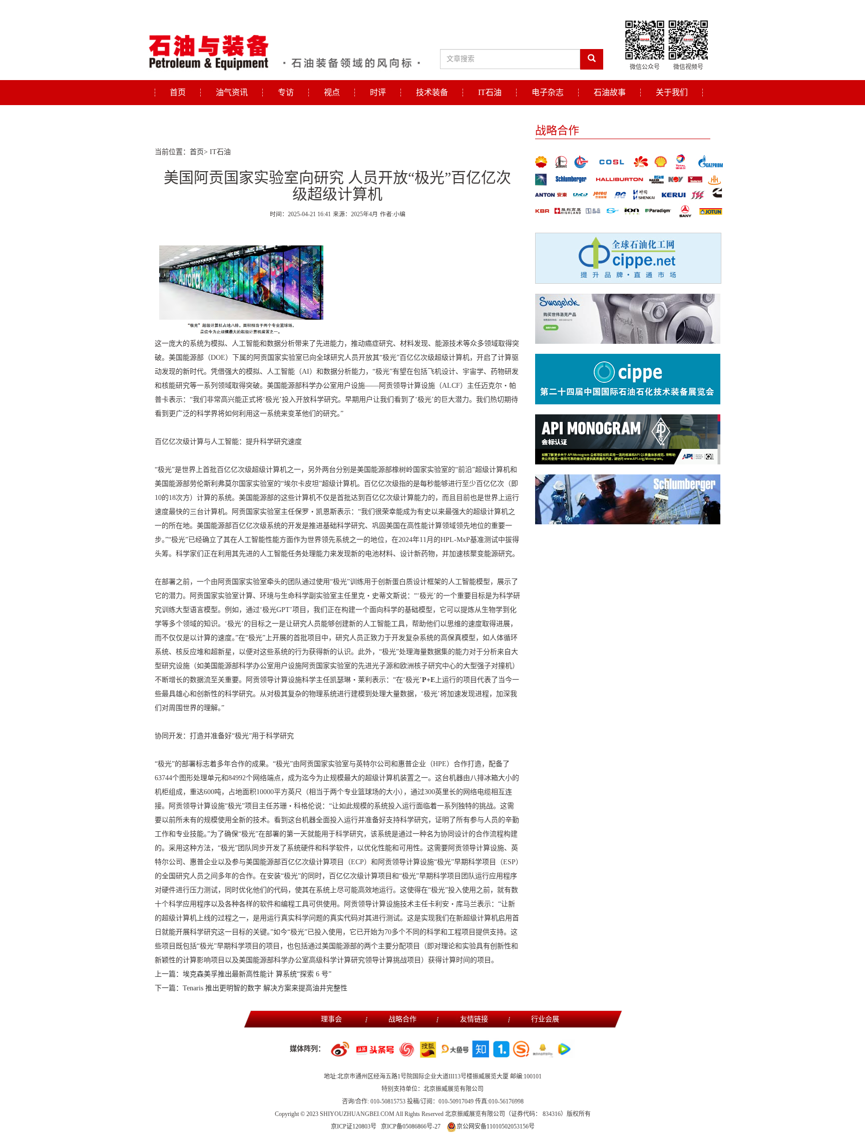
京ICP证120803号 (353, 1126)
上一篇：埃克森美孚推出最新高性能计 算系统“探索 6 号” (243, 974)
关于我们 (672, 92)
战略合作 (402, 1019)
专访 (286, 92)
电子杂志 (548, 92)
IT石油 (490, 92)
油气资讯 (232, 92)
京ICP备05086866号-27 (411, 1126)
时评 (378, 92)
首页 (178, 92)
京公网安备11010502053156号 (496, 1126)
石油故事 (610, 92)
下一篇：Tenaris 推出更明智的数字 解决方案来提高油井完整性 (251, 988)
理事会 (331, 1019)
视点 (332, 92)
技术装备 (432, 92)
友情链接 (474, 1019)
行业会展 (545, 1019)
